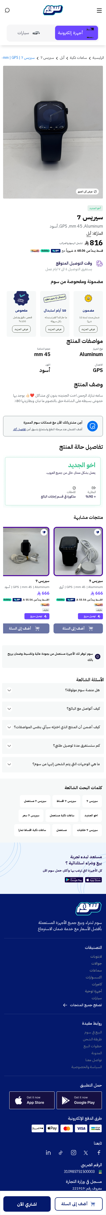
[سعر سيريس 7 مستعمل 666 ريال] (78, 551)
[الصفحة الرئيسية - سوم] (53, 10)
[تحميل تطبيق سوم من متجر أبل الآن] (93, 880)
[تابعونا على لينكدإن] (48, 1152)
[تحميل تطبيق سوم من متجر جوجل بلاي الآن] (74, 880)
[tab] (76, 33)
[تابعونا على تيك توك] (61, 1152)
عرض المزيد (88, 329)
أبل (88, 233)
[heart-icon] (97, 532)
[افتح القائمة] (99, 10)
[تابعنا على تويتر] (86, 1152)
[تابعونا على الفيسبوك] (99, 1152)
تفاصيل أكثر (19, 429)
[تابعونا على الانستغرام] (73, 1152)
